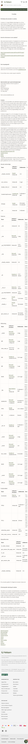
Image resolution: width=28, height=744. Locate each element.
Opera (2, 637)
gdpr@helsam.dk (22, 69)
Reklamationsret (5, 693)
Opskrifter (15, 688)
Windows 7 (3, 644)
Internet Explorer (4, 630)
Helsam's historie (5, 703)
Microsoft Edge (4, 632)
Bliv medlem (15, 682)
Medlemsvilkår (12, 738)
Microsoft (14, 235)
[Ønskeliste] (22, 2)
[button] (26, 2)
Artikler (14, 686)
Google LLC (14, 274)
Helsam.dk (6, 735)
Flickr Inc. (14, 495)
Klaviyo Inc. (14, 287)
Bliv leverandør (4, 716)
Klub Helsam (15, 684)
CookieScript (15, 193)
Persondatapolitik (20, 738)
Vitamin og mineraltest (18, 695)
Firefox (2, 156)
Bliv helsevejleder (5, 707)
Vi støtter (3, 712)
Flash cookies (4, 640)
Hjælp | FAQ (3, 682)
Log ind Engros (4, 718)
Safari (2, 154)
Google (13, 203)
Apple (2, 641)
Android (2, 643)
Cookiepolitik (3, 741)
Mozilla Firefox (4, 633)
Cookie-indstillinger (11, 741)
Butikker (15, 693)
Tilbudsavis (15, 690)
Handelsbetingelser (4, 738)
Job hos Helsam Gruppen (6, 705)
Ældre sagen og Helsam (6, 709)
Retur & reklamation (5, 688)
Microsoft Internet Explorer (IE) (8, 151)
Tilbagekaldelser (4, 686)
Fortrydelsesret (4, 684)
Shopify (14, 173)
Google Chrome (4, 153)
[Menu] (2, 2)
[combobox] (15, 5)
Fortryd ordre (4, 690)
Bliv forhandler (4, 714)
